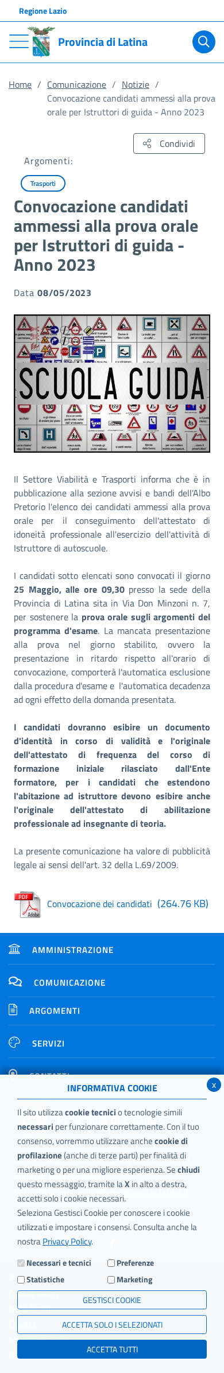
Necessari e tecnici (58, 1263)
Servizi (48, 1043)
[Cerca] (203, 41)
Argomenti (54, 1010)
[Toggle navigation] (18, 41)
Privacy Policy (67, 1241)
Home (20, 84)
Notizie (135, 84)
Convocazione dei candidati (127, 904)
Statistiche (45, 1279)
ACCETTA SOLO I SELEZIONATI (112, 1324)
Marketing (134, 1279)
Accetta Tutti (112, 1349)
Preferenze (135, 1263)
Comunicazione (76, 84)
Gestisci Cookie (112, 1300)
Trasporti (43, 183)
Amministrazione (73, 949)
